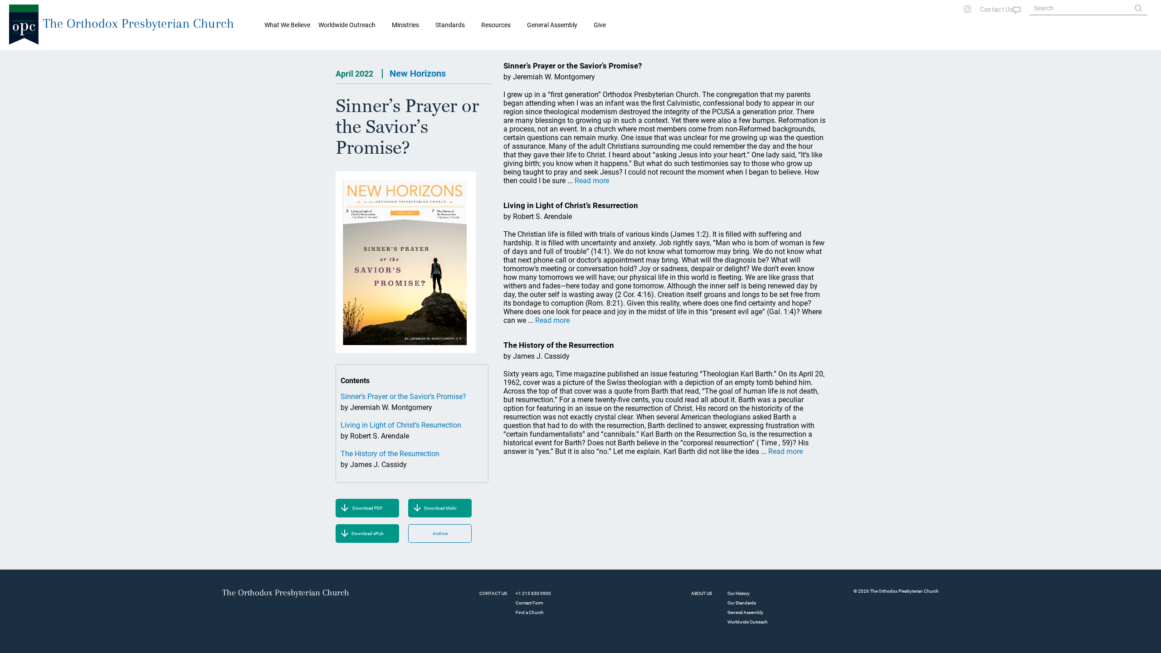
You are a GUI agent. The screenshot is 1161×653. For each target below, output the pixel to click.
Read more (592, 180)
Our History (738, 593)
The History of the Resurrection (390, 453)
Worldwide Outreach (747, 621)
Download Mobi (440, 508)
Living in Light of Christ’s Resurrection (401, 425)
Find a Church (530, 612)
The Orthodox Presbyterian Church (138, 23)
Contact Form (529, 602)
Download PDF (367, 508)
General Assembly (552, 25)
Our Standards (741, 602)
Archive (440, 533)
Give (600, 25)
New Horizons (418, 73)
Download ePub (367, 533)
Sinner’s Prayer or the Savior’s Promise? (403, 396)
